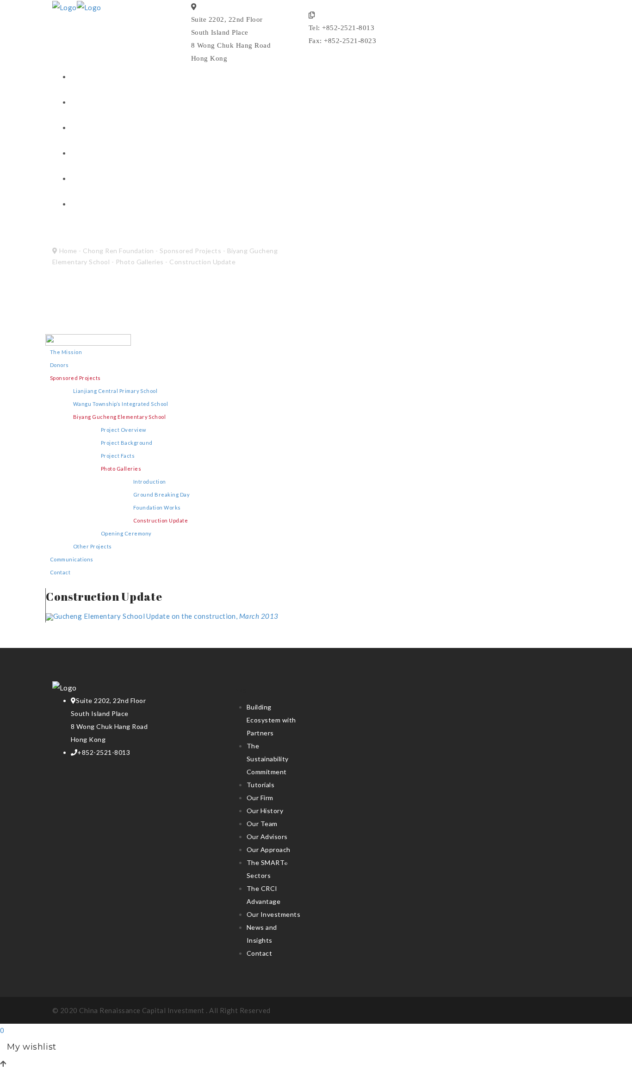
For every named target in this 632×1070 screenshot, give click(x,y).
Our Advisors (267, 836)
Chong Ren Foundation (115, 204)
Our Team (262, 823)
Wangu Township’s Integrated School (120, 404)
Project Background (127, 443)
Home (68, 251)
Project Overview (123, 430)
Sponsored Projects (190, 251)
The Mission (66, 352)
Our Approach (269, 849)
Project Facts (118, 456)
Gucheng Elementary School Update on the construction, (166, 616)
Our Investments (103, 128)
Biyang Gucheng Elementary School (119, 417)
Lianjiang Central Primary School (115, 391)
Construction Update (160, 520)
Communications (71, 559)
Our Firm (260, 798)
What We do (94, 103)
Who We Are (94, 77)
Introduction (149, 482)
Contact (86, 179)
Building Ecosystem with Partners (271, 720)
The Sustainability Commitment (268, 759)
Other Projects (92, 546)
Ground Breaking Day (161, 494)
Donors (59, 365)
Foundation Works (157, 507)
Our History (265, 811)
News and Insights (106, 153)
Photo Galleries (140, 262)
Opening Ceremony (126, 533)
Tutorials (260, 785)
